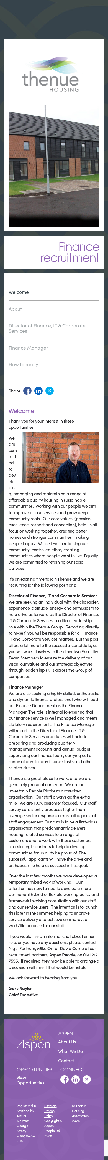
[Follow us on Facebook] (64, 1079)
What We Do (70, 1051)
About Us (67, 1041)
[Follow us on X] (87, 1079)
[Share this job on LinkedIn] (38, 391)
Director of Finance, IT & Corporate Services (47, 328)
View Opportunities (30, 1079)
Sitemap (50, 1105)
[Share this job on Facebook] (27, 391)
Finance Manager (28, 347)
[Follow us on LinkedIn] (75, 1079)
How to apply (23, 364)
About (15, 308)
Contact (66, 1060)
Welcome (19, 292)
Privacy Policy (49, 1113)
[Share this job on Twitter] (49, 391)
